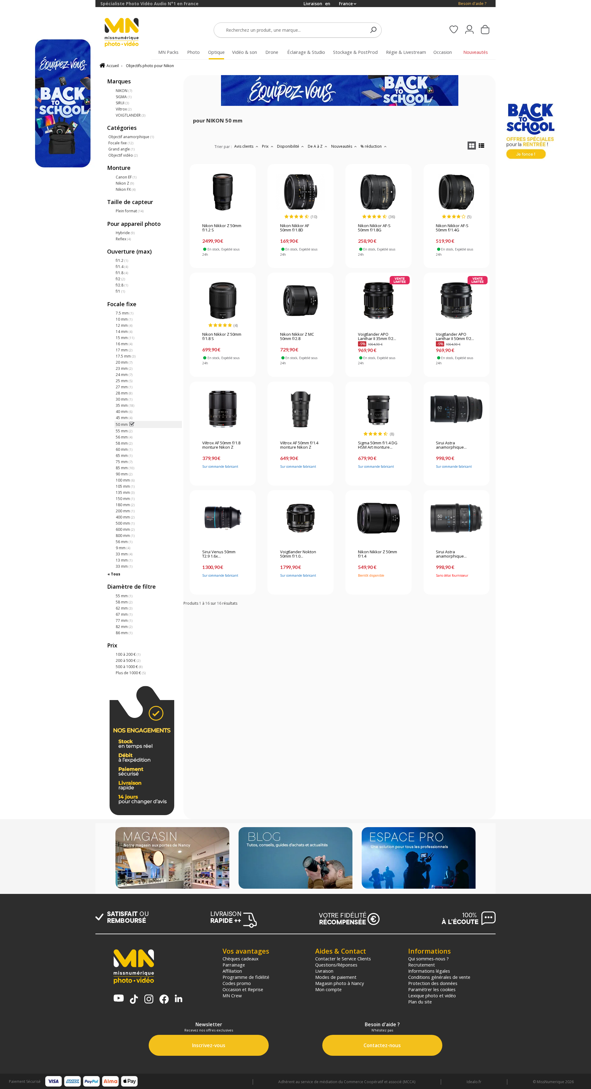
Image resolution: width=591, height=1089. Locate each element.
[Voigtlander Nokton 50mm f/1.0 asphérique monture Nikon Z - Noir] (300, 518)
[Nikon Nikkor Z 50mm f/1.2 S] (222, 192)
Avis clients (244, 146)
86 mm (124, 632)
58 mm (124, 443)
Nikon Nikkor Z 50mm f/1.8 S (221, 336)
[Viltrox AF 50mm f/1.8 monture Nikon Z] (222, 409)
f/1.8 (122, 272)
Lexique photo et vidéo (432, 995)
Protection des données (432, 983)
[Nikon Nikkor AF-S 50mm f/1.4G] (456, 192)
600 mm (125, 529)
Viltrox (123, 109)
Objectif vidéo (123, 155)
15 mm (125, 337)
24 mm (124, 374)
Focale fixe (120, 143)
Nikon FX (125, 189)
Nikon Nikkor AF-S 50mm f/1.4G (452, 228)
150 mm (125, 498)
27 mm (124, 387)
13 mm (124, 560)
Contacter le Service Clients (343, 958)
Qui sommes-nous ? (428, 958)
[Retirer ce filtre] (131, 424)
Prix (265, 146)
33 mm (124, 554)
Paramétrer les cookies (432, 989)
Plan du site (420, 1002)
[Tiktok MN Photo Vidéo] (134, 1000)
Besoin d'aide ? (472, 3)
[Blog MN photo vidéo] (295, 858)
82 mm (124, 626)
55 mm (124, 431)
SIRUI (122, 103)
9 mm (123, 548)
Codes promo (237, 983)
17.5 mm (125, 356)
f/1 (120, 291)
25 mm (124, 380)
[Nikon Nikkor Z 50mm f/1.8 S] (222, 300)
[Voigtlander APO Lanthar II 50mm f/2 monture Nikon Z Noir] (456, 300)
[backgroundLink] (47, 544)
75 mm (124, 461)
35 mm (125, 405)
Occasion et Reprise (243, 989)
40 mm (124, 411)
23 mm (124, 368)
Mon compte (328, 989)
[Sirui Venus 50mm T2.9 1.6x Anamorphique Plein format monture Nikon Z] (222, 518)
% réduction (371, 146)
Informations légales (429, 971)
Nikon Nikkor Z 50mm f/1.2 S (221, 228)
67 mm (124, 614)
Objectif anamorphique (131, 136)
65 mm (124, 455)
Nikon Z (125, 183)
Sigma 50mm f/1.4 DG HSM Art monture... (377, 445)
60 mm (124, 449)
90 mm (124, 474)
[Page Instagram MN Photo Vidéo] (148, 1000)
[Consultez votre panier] (485, 30)
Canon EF (126, 177)
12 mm (124, 325)
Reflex (123, 239)
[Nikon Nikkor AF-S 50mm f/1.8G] (378, 192)
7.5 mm (124, 313)
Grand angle (121, 149)
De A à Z (316, 146)
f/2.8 (122, 285)
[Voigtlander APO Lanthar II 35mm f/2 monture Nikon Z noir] (378, 300)
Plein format (129, 211)
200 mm (125, 511)
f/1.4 (122, 266)
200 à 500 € (128, 660)
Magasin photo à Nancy (339, 983)
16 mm (124, 343)
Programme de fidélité (246, 977)
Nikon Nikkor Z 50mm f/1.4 (377, 554)
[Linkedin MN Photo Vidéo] (178, 999)
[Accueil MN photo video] (129, 33)
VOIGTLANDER (130, 115)
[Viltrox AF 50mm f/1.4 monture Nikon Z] (300, 409)
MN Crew (232, 995)
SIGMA (123, 96)
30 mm (124, 399)
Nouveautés (342, 146)
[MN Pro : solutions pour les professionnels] (419, 858)
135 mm (125, 492)
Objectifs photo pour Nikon (150, 65)
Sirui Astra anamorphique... (451, 445)
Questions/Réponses (336, 965)
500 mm (125, 523)
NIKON (124, 90)
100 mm (125, 480)
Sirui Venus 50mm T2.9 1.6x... (218, 554)
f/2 (120, 279)
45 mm (124, 417)
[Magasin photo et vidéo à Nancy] (172, 858)
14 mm (124, 331)
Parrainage (234, 965)
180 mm (125, 504)
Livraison (324, 971)
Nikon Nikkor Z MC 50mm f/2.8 (297, 336)
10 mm (124, 319)
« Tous (113, 574)
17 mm (124, 350)
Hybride (125, 232)
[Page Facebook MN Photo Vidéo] (164, 1000)
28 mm (124, 393)
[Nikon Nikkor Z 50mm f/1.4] (378, 518)
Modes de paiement (335, 977)
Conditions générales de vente (439, 977)
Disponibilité (288, 146)
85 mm (125, 467)
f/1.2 (122, 260)
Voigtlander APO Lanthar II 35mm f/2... (377, 336)
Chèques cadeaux (241, 958)
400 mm (125, 517)
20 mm (124, 362)
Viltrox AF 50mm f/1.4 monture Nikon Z (299, 445)
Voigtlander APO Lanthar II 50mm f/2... (455, 336)
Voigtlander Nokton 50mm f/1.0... (298, 554)
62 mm (124, 608)
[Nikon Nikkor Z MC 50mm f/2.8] (300, 300)
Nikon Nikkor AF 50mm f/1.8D (294, 228)
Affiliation (232, 971)
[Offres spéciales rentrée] (339, 104)
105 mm (125, 486)
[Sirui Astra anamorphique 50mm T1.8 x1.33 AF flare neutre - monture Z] (456, 409)
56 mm (124, 437)
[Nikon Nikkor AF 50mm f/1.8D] (300, 192)
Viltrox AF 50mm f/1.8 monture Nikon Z (221, 445)
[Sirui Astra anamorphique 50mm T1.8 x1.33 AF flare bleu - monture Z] (456, 518)
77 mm (124, 620)
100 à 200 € (128, 654)
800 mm (125, 535)
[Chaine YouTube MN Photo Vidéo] (119, 999)
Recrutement (421, 965)
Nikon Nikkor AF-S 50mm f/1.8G (374, 228)
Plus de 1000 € (131, 672)
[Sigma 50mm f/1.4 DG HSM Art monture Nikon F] (378, 409)
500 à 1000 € (129, 666)
